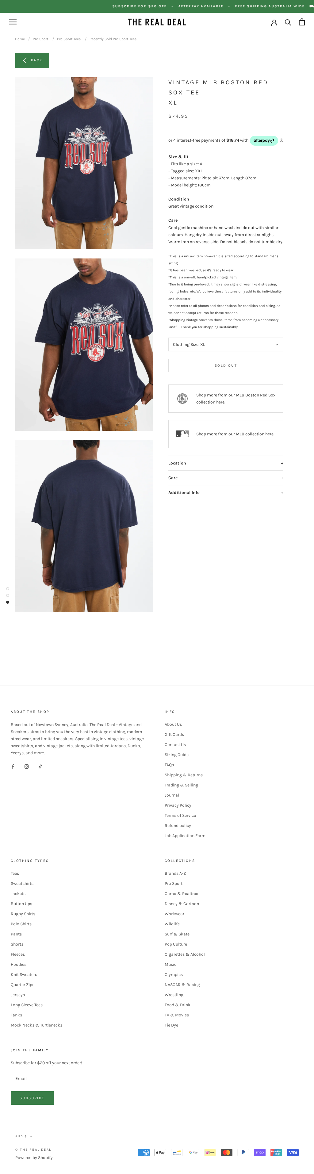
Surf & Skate (177, 934)
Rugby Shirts (23, 913)
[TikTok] (40, 766)
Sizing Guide (177, 754)
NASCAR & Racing (182, 984)
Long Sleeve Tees (27, 1005)
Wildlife (172, 924)
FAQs (169, 764)
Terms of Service (180, 815)
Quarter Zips (22, 984)
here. (220, 402)
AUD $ (21, 1136)
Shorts (17, 944)
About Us (173, 724)
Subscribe (32, 1098)
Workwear (174, 913)
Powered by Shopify (34, 1157)
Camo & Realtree (181, 893)
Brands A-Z (175, 873)
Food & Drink (177, 1005)
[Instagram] (27, 766)
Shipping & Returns (184, 775)
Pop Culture (176, 944)
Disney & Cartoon (182, 903)
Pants (16, 934)
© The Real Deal (33, 1150)
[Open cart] (302, 21)
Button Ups (21, 903)
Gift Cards (174, 734)
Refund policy (178, 825)
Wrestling (174, 994)
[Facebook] (13, 766)
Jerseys (18, 994)
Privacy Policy (178, 805)
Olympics (174, 974)
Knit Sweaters (24, 974)
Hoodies (18, 964)
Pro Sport (40, 39)
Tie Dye (171, 1025)
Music (170, 964)
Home (20, 39)
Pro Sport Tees (69, 39)
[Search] (288, 22)
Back (37, 60)
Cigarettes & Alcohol (185, 954)
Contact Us (175, 744)
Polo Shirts (21, 924)
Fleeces (18, 954)
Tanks (16, 1015)
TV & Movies (177, 1015)
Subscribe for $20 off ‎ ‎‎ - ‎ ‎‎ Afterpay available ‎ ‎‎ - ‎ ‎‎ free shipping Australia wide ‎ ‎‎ (216, 6)
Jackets (18, 893)
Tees (15, 873)
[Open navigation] (13, 22)
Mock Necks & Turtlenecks (36, 1025)
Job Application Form (185, 835)
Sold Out (226, 365)
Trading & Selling (181, 785)
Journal (172, 795)
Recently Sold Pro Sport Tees (113, 39)
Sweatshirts (22, 883)
